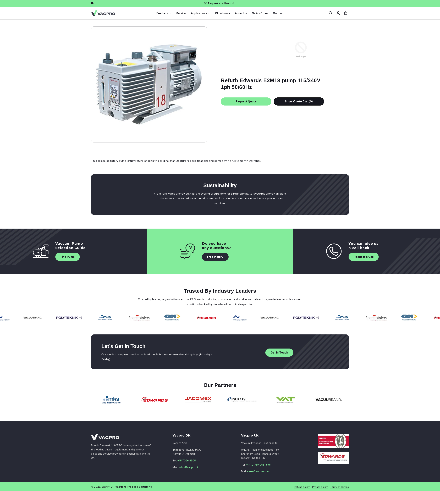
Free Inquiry (215, 256)
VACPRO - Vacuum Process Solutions (127, 486)
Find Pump (67, 256)
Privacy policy (320, 486)
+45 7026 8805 (186, 460)
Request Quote (246, 101)
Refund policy (302, 486)
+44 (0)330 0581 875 (258, 464)
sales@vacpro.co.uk (258, 471)
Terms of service (339, 486)
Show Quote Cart (299, 101)
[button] (330, 13)
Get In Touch (279, 352)
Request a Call (363, 256)
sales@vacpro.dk (188, 467)
